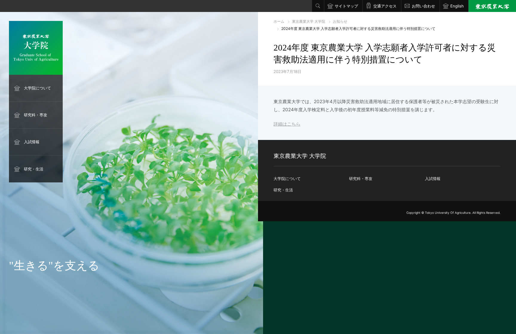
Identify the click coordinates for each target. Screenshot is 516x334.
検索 (318, 6)
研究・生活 (33, 169)
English (457, 6)
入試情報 (31, 141)
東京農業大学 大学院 (308, 21)
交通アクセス (385, 6)
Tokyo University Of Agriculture (448, 212)
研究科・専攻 (35, 114)
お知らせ (340, 21)
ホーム (279, 21)
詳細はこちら (287, 124)
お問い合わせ (423, 6)
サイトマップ (346, 6)
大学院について (37, 88)
